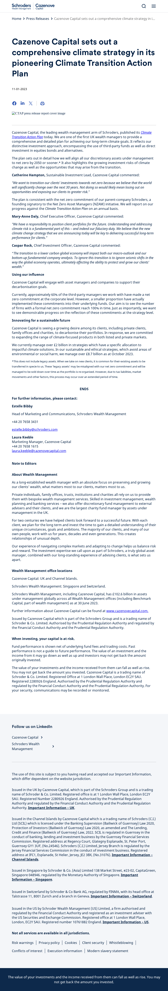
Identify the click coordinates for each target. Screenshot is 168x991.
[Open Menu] (153, 6)
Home (16, 18)
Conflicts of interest (27, 951)
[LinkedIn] (22, 103)
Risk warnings (23, 942)
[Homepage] (35, 6)
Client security (93, 942)
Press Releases (37, 18)
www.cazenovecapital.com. (127, 611)
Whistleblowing (121, 942)
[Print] (42, 103)
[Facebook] (14, 103)
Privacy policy (49, 942)
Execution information (65, 951)
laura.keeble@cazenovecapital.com (39, 451)
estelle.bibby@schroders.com (35, 429)
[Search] (143, 6)
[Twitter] (30, 103)
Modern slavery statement (107, 951)
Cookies (71, 942)
